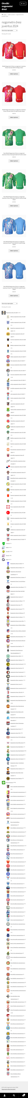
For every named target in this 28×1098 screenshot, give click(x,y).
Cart (21, 1094)
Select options (14, 74)
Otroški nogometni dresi (7, 6)
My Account (4, 1095)
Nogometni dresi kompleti (8, 1089)
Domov (5, 14)
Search (14, 1095)
